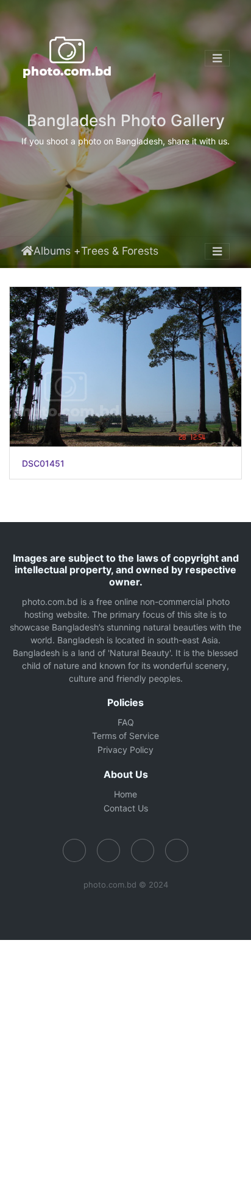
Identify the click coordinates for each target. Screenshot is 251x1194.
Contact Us (126, 808)
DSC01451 (43, 463)
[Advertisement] (125, 1065)
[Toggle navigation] (217, 58)
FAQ (126, 722)
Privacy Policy (125, 749)
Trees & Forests (119, 250)
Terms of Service (125, 735)
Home (27, 251)
